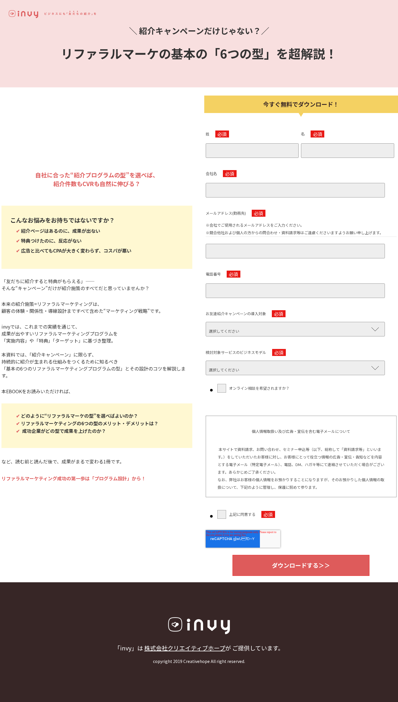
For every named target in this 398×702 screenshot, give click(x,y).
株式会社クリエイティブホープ (184, 648)
